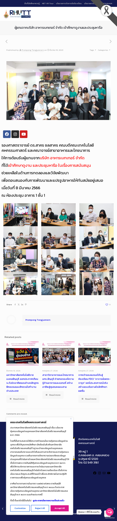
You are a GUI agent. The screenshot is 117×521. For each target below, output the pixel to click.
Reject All (40, 508)
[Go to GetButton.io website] (110, 518)
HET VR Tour (48, 3)
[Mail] (104, 474)
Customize (19, 508)
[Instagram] (99, 474)
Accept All (60, 508)
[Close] (71, 418)
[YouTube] (109, 474)
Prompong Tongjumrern (33, 50)
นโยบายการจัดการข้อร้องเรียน (69, 3)
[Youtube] (23, 134)
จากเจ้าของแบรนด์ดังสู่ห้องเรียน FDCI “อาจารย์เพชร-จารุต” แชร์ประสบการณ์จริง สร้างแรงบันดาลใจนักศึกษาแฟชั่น (94, 383)
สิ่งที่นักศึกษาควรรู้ (32, 3)
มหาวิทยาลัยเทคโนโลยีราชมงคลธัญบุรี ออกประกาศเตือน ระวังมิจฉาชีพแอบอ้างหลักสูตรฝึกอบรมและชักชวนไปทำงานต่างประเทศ (22, 383)
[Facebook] (7, 134)
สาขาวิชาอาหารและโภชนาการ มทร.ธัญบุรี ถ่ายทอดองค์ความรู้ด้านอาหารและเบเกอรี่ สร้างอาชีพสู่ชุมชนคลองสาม (58, 381)
